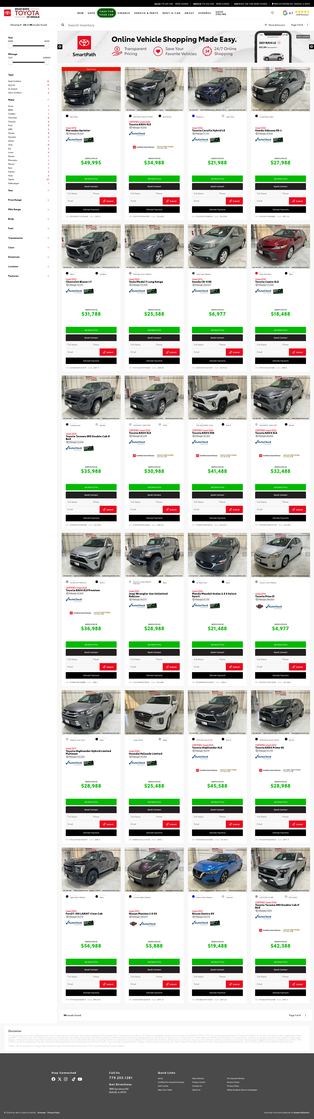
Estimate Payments (91, 209)
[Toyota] (7, 12)
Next (311, 46)
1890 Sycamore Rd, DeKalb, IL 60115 (291, 4)
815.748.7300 (243, 4)
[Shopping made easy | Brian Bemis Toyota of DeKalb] (185, 47)
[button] (118, 88)
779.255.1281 (163, 4)
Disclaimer (303, 36)
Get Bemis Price (91, 178)
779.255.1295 (203, 4)
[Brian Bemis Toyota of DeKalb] (27, 13)
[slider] (10, 45)
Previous (59, 46)
